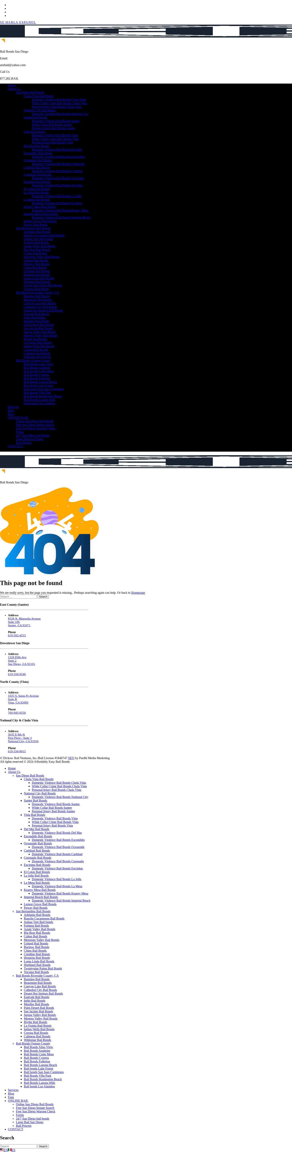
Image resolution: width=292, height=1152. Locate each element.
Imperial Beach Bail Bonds (41, 214)
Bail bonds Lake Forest (38, 385)
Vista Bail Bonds (34, 131)
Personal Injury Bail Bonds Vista (52, 142)
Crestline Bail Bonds (37, 271)
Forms (20, 432)
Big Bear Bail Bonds (37, 249)
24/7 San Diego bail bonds (32, 435)
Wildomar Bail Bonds (37, 357)
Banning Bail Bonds (36, 296)
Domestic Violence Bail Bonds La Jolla (56, 196)
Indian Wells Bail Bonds (39, 346)
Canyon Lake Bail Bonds (40, 303)
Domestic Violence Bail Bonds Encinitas (57, 185)
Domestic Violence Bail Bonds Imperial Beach (61, 217)
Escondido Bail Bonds (38, 153)
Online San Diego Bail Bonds (34, 421)
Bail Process (23, 442)
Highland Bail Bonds (37, 281)
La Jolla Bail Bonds (36, 192)
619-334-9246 (17, 674)
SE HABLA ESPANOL (18, 22)
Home (12, 85)
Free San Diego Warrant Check (35, 428)
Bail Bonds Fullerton (37, 378)
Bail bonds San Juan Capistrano (44, 389)
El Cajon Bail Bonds (37, 189)
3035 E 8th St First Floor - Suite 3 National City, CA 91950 (23, 738)
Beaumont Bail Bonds (38, 299)
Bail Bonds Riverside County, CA (37, 292)
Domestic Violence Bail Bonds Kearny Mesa (60, 210)
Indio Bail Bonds (34, 317)
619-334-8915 (17, 751)
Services (13, 407)
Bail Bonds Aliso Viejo (38, 364)
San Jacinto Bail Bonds (38, 328)
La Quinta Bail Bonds (37, 342)
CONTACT (15, 446)
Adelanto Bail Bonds (37, 231)
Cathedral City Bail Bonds (40, 306)
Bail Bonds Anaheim (37, 367)
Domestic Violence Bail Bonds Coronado (58, 178)
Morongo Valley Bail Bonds (41, 256)
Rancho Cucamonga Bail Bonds (44, 235)
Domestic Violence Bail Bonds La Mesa (57, 203)
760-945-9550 (17, 712)
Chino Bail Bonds (35, 267)
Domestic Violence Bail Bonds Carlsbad (57, 171)
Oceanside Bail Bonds (38, 160)
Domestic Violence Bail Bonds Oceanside (58, 164)
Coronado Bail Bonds (37, 174)
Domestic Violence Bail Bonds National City (60, 114)
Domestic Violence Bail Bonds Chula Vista (59, 99)
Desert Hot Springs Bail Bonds (43, 310)
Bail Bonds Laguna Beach (40, 382)
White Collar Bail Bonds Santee (52, 124)
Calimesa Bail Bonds (37, 353)
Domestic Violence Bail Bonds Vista (55, 135)
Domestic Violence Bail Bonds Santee (56, 121)
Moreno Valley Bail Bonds (40, 335)
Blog (11, 410)
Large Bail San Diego (29, 439)
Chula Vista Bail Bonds (38, 96)
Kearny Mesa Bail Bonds (40, 206)
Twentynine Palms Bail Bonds (43, 285)
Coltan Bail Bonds (35, 253)
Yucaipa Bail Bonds (36, 289)
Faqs (11, 414)
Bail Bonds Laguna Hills (39, 399)
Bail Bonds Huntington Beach (43, 396)
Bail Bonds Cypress (36, 374)
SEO (71, 758)
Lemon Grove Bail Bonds (40, 221)
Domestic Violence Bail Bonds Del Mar (57, 149)
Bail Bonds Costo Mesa (39, 371)
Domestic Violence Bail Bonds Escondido (58, 156)
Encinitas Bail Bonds (37, 181)
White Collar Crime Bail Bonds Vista (55, 139)
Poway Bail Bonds (35, 224)
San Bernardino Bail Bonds (33, 228)
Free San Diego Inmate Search (35, 424)
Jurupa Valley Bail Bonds (40, 332)
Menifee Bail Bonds (36, 321)
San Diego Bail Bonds (30, 92)
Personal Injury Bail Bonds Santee (53, 128)
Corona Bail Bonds (36, 349)
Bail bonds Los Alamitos (39, 403)
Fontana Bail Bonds (36, 242)
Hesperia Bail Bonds (37, 274)
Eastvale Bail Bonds (36, 314)
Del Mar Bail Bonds (36, 146)
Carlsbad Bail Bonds (37, 167)
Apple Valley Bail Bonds (39, 246)
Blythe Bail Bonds (35, 339)
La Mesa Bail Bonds (37, 199)
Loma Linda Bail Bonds (39, 278)
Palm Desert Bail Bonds (39, 324)
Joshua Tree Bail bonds (38, 239)
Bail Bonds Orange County (33, 360)
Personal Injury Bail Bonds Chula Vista (56, 106)
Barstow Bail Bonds (36, 264)
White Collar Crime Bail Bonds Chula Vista (59, 103)
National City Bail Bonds (40, 110)
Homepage (138, 592)
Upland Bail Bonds (36, 260)
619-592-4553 (17, 635)
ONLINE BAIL (18, 417)
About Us (14, 89)
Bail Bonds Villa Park (37, 392)
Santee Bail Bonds (35, 117)
